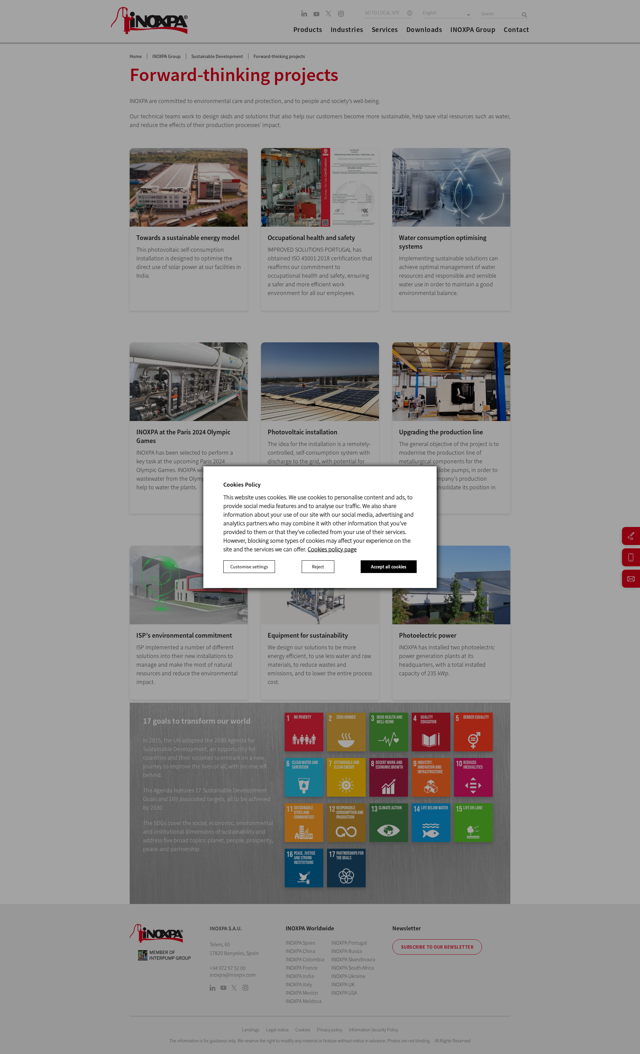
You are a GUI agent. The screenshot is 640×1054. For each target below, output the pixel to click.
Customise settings (249, 567)
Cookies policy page (332, 549)
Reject (318, 567)
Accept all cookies (388, 567)
